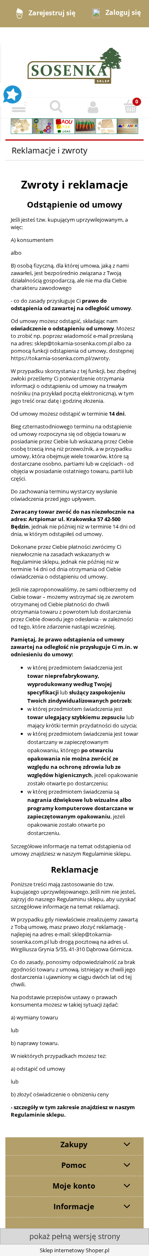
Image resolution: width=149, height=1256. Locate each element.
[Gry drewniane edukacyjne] (74, 125)
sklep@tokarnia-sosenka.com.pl (73, 343)
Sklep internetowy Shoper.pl (74, 1250)
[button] (18, 107)
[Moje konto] (93, 107)
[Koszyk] (130, 107)
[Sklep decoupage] (74, 61)
